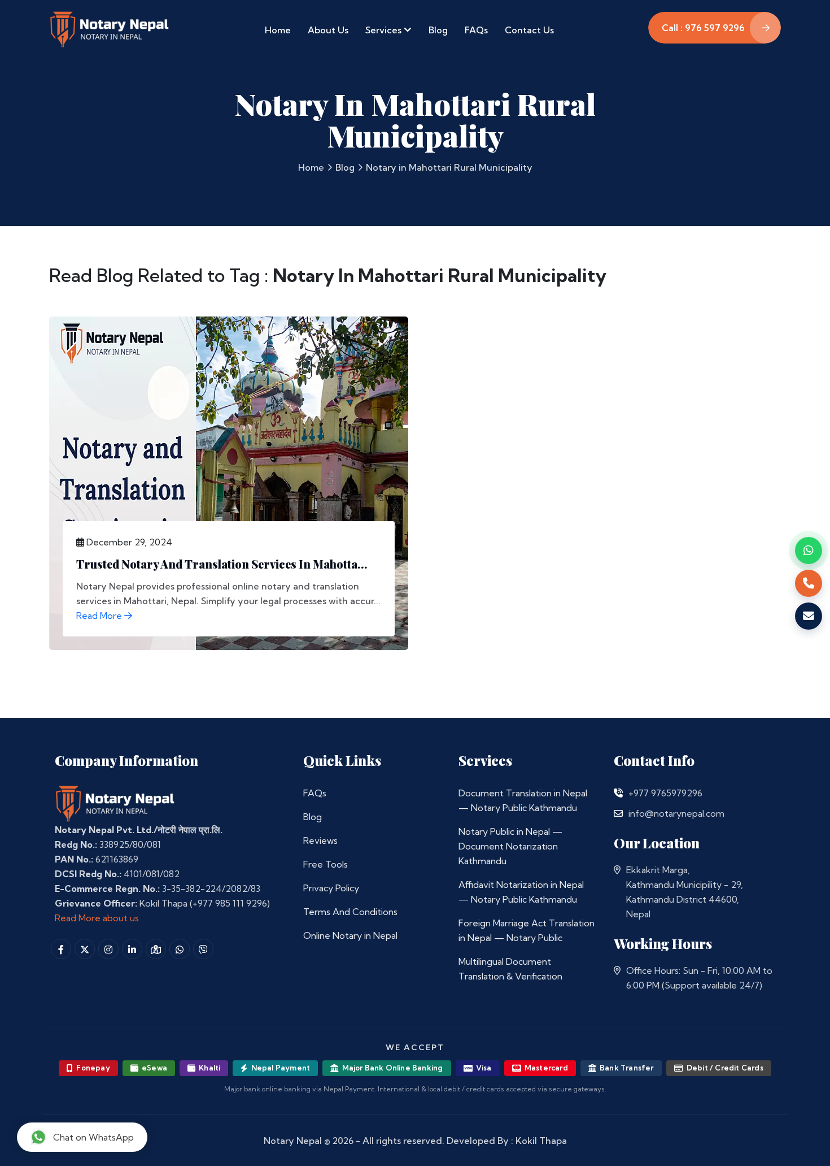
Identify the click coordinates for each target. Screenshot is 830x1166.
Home (278, 30)
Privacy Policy (331, 888)
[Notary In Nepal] (115, 803)
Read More (100, 615)
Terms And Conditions (350, 911)
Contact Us (529, 30)
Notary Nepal (293, 1140)
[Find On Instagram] (108, 949)
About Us (328, 30)
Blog (438, 30)
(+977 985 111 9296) (230, 903)
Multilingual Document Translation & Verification (510, 969)
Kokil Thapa (541, 1140)
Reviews (320, 840)
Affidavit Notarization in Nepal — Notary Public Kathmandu (521, 892)
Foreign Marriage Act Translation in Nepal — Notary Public (526, 930)
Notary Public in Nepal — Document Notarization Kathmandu (510, 846)
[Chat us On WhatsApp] (179, 949)
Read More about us (97, 918)
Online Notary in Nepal (350, 935)
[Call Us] (618, 793)
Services (384, 30)
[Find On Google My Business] (156, 949)
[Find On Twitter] (85, 949)
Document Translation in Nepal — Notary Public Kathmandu (522, 800)
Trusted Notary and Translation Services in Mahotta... (222, 563)
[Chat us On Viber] (203, 949)
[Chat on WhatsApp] (808, 550)
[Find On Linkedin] (132, 949)
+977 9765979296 (665, 793)
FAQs (476, 30)
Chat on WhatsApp (93, 1137)
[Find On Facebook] (61, 949)
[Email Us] (618, 813)
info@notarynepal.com (676, 813)
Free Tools (325, 864)
